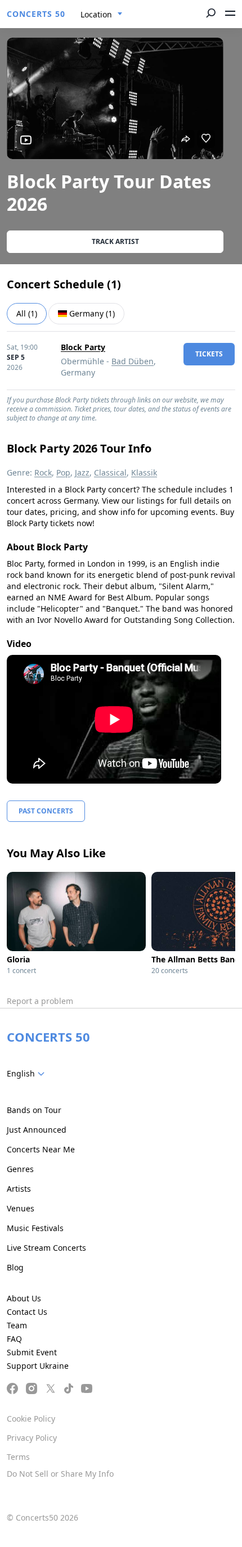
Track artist (115, 241)
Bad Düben (132, 361)
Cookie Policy (31, 1418)
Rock (43, 472)
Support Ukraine (38, 1365)
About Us (24, 1298)
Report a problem (40, 1001)
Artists (19, 1188)
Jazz (82, 472)
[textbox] (28, 1073)
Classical (110, 472)
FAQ (14, 1338)
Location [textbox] (96, 14)
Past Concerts (46, 811)
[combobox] (101, 14)
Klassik (144, 472)
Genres (20, 1169)
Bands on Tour (34, 1110)
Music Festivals (35, 1228)
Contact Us (27, 1311)
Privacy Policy (32, 1437)
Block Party (83, 347)
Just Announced (36, 1129)
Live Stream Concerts (46, 1247)
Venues (20, 1208)
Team (17, 1325)
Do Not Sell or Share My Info (60, 1473)
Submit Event (32, 1352)
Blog (15, 1267)
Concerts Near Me (41, 1149)
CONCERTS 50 (36, 13)
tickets (209, 354)
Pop (63, 472)
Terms (18, 1456)
